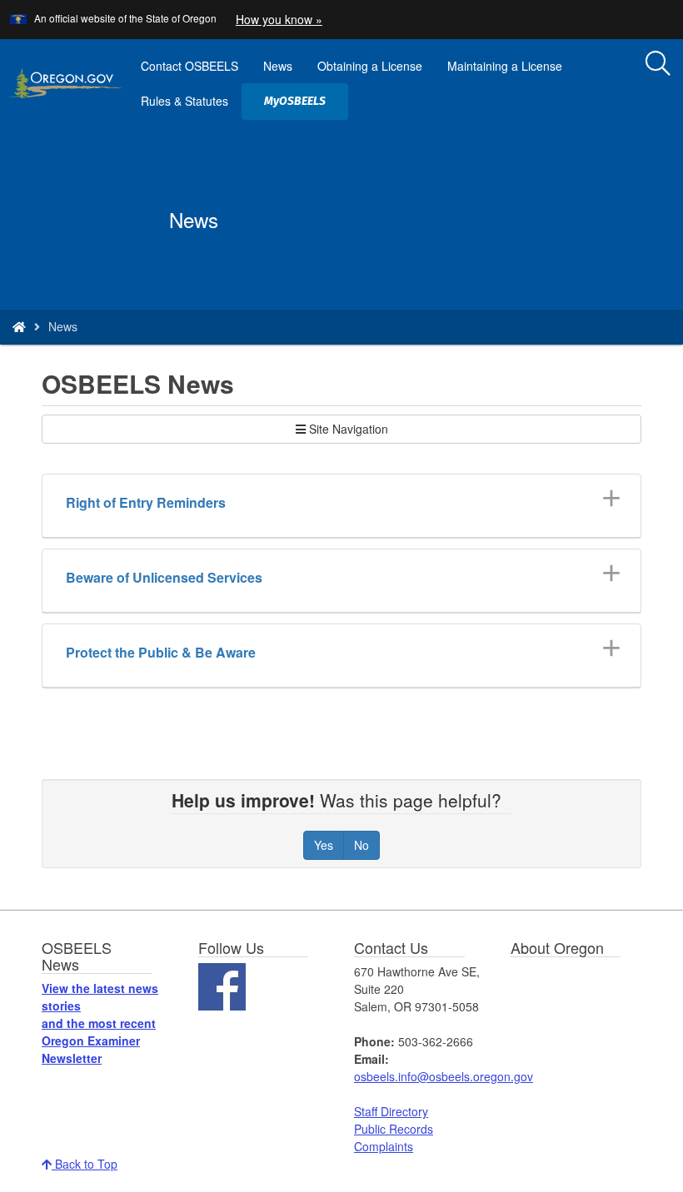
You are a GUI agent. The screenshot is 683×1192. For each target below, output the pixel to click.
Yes (323, 845)
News (277, 65)
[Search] (658, 64)
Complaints (383, 1146)
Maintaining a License (504, 65)
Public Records (393, 1128)
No (361, 845)
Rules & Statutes (184, 100)
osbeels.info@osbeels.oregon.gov (443, 1076)
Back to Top (84, 1163)
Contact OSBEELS (189, 65)
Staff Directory (391, 1111)
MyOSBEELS (301, 107)
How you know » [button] (279, 19)
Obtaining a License (369, 65)
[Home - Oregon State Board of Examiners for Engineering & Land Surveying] (19, 326)
